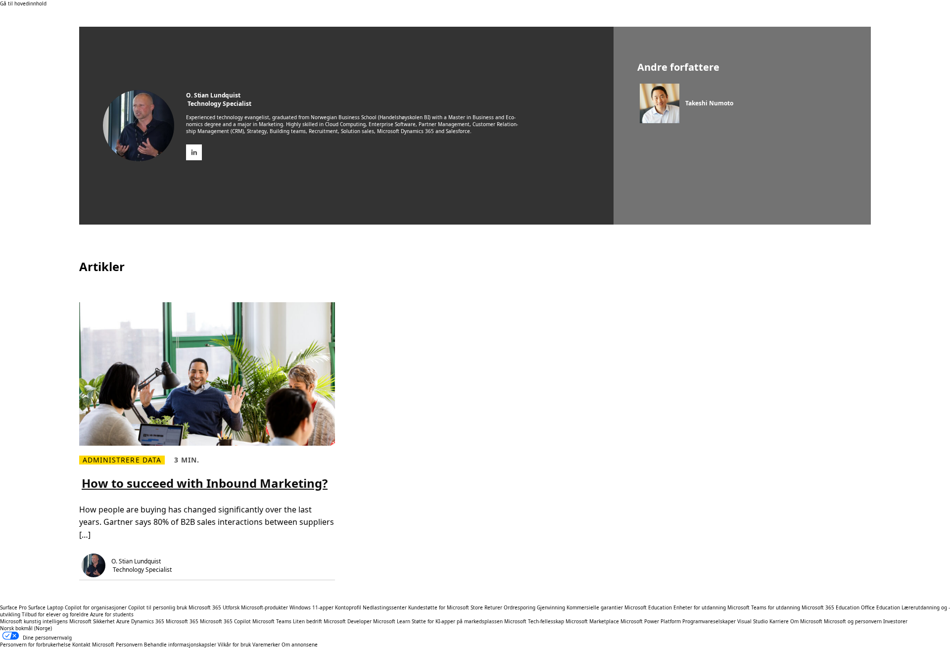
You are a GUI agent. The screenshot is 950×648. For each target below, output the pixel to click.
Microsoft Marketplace (592, 621)
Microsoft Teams (271, 621)
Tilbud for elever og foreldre (55, 614)
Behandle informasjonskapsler (180, 644)
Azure (123, 621)
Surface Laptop (45, 607)
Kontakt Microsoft (93, 644)
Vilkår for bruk (234, 644)
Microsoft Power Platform (650, 621)
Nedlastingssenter (385, 607)
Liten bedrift (307, 621)
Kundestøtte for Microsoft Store (445, 607)
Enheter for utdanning (699, 607)
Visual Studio (752, 621)
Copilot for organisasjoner (96, 607)
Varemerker (266, 644)
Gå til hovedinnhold (23, 3)
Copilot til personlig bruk (157, 607)
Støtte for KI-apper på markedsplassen (457, 621)
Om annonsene (300, 644)
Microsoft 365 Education (830, 607)
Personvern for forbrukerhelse (35, 644)
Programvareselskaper (709, 621)
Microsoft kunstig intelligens (34, 621)
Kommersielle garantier (595, 607)
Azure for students (112, 614)
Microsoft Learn (391, 621)
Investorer (895, 621)
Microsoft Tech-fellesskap (534, 621)
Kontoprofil (348, 607)
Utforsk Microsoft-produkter (255, 607)
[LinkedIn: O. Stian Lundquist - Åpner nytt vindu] (194, 152)
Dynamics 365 (147, 621)
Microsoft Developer (348, 621)
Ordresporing (519, 607)
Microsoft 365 (205, 607)
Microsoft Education (648, 607)
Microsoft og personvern (853, 621)
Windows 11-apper (311, 607)
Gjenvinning (552, 607)
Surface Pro (13, 607)
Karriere (779, 621)
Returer (493, 607)
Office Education (880, 607)
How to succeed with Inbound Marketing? (205, 483)
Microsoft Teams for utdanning (763, 607)
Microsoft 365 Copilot (225, 621)
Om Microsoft (806, 621)
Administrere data (122, 460)
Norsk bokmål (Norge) (26, 628)
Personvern (129, 644)
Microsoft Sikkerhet (92, 621)
